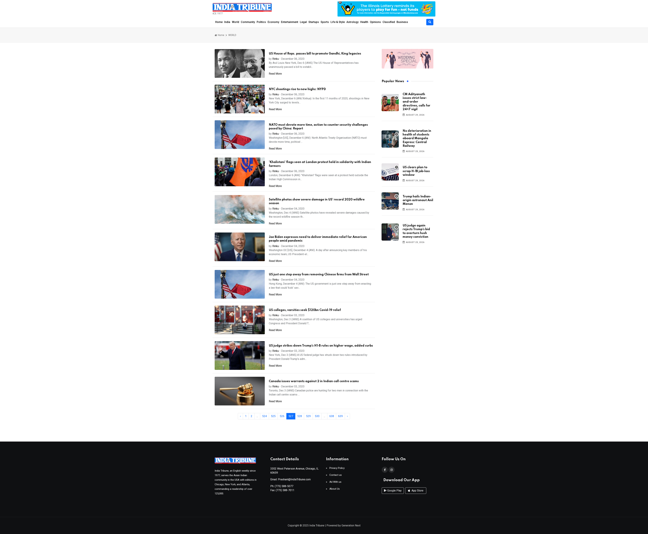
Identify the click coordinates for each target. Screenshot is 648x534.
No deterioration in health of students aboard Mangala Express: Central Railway (417, 138)
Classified (389, 22)
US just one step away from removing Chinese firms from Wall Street (319, 274)
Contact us (335, 475)
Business (402, 22)
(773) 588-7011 (285, 490)
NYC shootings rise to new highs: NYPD (297, 89)
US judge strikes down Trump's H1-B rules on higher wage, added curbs (321, 345)
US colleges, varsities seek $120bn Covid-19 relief (305, 310)
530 (317, 416)
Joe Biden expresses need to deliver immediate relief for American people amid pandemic (318, 239)
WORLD (232, 35)
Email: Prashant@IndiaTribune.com (290, 479)
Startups (313, 22)
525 (273, 416)
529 (308, 416)
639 (340, 416)
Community (248, 22)
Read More (275, 73)
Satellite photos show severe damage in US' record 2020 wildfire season (317, 201)
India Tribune (316, 525)
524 (264, 416)
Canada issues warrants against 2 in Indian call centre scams (314, 381)
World (235, 22)
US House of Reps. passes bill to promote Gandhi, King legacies (315, 53)
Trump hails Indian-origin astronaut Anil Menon (418, 200)
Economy (273, 22)
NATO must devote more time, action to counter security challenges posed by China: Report (318, 126)
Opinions (375, 22)
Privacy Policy (337, 468)
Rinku (275, 58)
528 (299, 416)
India (227, 22)
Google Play (394, 490)
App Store (417, 490)
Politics (261, 22)
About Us (334, 489)
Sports (325, 22)
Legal (303, 22)
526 (282, 416)
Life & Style (338, 22)
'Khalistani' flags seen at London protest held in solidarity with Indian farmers (320, 164)
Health (364, 22)
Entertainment (289, 22)
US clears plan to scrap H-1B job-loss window (416, 171)
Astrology (352, 22)
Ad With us (335, 482)
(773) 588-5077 (284, 486)
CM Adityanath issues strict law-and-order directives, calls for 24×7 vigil (416, 102)
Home (219, 22)
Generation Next (351, 525)
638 (331, 416)
